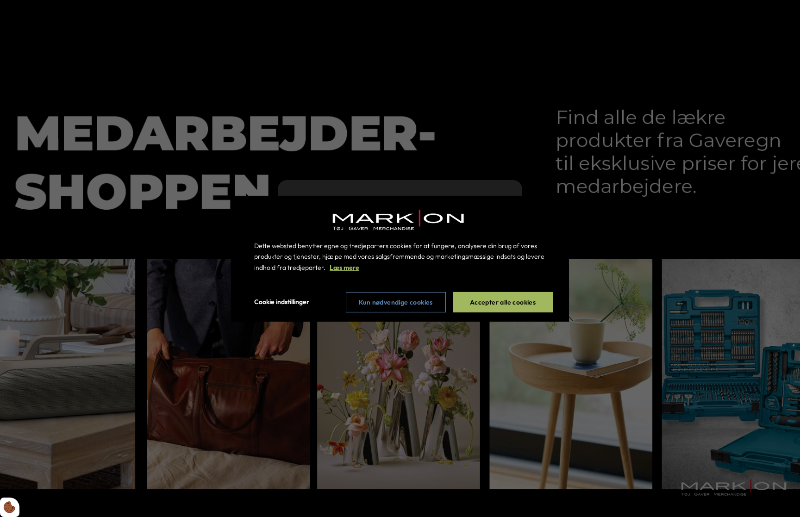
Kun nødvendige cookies (396, 302)
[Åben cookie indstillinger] (9, 507)
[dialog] (400, 258)
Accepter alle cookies (503, 302)
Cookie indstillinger (281, 302)
